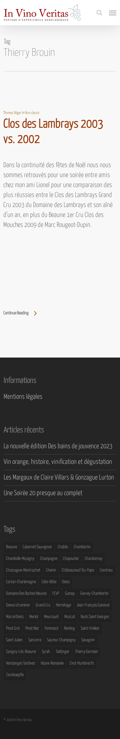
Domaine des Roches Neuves (26, 593)
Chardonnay (93, 559)
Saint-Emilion (90, 628)
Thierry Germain (86, 652)
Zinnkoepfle (15, 675)
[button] (112, 12)
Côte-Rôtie (49, 582)
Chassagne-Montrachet (23, 570)
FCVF (55, 593)
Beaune (11, 547)
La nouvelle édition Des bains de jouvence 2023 (58, 446)
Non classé (32, 113)
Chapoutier (71, 559)
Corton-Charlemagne (21, 582)
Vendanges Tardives (20, 663)
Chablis (63, 547)
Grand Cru (43, 605)
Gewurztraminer (18, 605)
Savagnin (88, 640)
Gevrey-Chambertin (94, 593)
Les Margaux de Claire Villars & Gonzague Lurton (59, 478)
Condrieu (106, 570)
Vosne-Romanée (52, 663)
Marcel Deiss (15, 617)
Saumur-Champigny (61, 640)
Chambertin (82, 547)
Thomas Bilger (12, 113)
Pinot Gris (13, 628)
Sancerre (34, 640)
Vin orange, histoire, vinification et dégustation (58, 462)
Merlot (33, 617)
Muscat (69, 617)
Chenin (51, 570)
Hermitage (63, 605)
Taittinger (62, 652)
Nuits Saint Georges (95, 617)
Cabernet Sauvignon (37, 547)
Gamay (70, 593)
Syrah (46, 652)
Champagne (48, 559)
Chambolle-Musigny (20, 559)
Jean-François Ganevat (93, 605)
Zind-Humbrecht (81, 663)
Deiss (66, 582)
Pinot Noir (32, 628)
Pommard (51, 628)
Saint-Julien (14, 640)
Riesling (69, 628)
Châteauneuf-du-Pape (78, 570)
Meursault (51, 617)
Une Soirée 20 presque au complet (43, 493)
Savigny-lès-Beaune (21, 652)
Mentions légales (23, 397)
